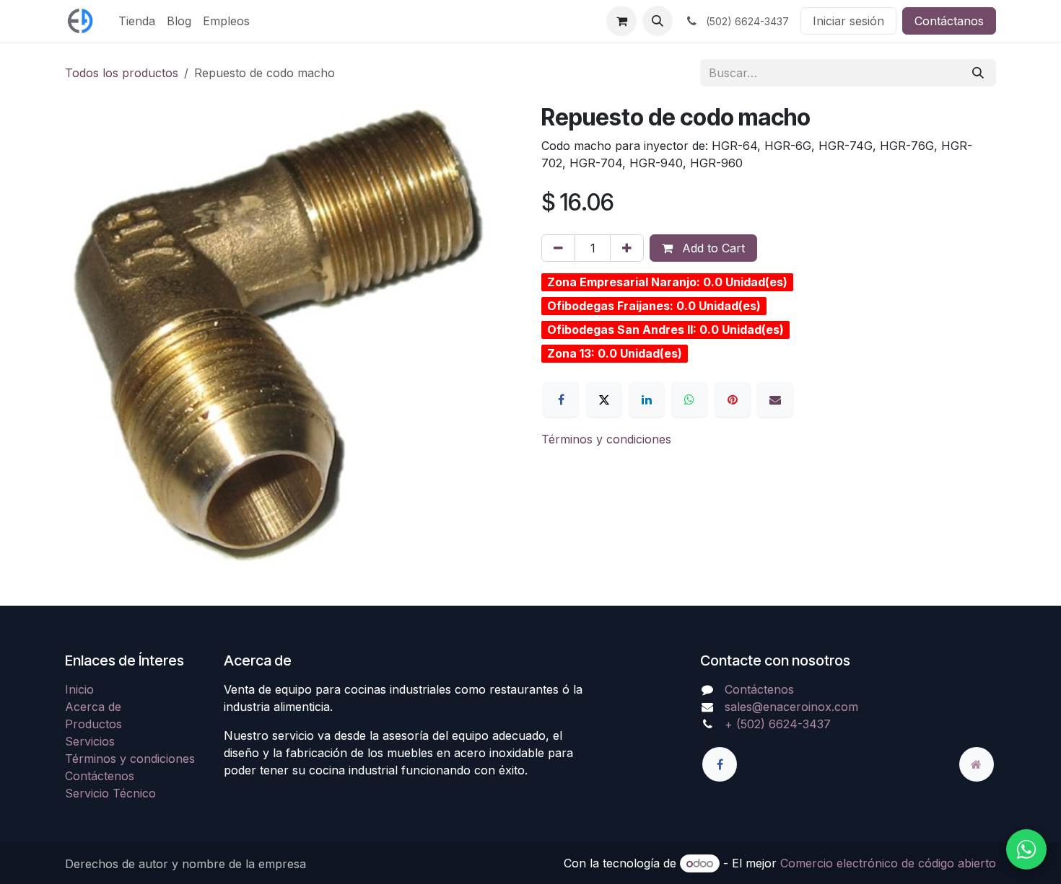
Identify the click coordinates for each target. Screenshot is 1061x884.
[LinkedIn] (646, 399)
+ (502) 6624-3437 (778, 724)
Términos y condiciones (606, 439)
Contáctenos (99, 776)
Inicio (79, 689)
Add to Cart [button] (711, 248)
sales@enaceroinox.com (791, 706)
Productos (93, 724)
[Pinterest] (732, 399)
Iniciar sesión (848, 21)
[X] (604, 399)
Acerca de (93, 706)
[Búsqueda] (978, 73)
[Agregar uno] (627, 248)
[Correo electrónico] (775, 399)
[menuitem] (137, 20)
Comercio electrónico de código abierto (888, 863)
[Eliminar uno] (558, 248)
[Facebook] (560, 399)
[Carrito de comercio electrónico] (621, 21)
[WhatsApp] (689, 399)
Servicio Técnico (110, 793)
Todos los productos (121, 73)
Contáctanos (949, 21)
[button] (657, 21)
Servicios (90, 741)
